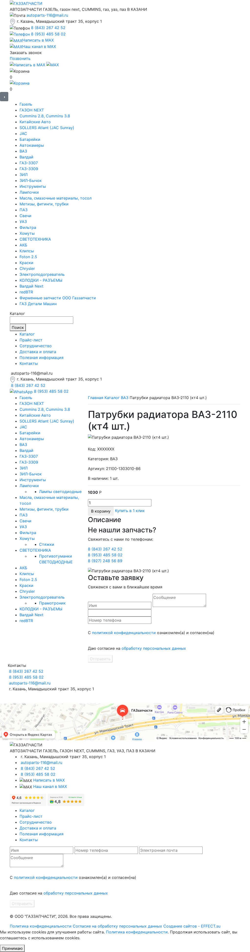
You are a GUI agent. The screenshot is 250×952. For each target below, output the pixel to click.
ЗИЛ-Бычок (31, 180)
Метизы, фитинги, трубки (44, 204)
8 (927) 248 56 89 (105, 560)
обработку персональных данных (154, 648)
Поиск (18, 327)
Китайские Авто (35, 121)
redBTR (26, 292)
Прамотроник (52, 603)
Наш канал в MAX (50, 786)
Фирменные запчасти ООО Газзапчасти (58, 297)
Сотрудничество (36, 345)
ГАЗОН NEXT (32, 110)
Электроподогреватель (42, 274)
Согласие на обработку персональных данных (117, 926)
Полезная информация (41, 357)
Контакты (29, 363)
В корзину (101, 511)
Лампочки (29, 192)
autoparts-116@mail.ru (47, 15)
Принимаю (12, 948)
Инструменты (33, 186)
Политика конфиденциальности (41, 926)
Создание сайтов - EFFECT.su (191, 926)
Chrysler (27, 268)
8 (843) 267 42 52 (48, 27)
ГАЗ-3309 (29, 168)
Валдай (26, 157)
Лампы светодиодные (60, 491)
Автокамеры (32, 145)
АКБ (23, 245)
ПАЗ (24, 209)
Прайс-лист (31, 339)
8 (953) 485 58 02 (48, 34)
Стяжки (46, 544)
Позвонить (20, 58)
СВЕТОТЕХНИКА (35, 239)
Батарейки (30, 139)
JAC (23, 133)
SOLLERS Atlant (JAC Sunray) (47, 127)
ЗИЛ (24, 174)
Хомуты (27, 233)
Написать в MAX (49, 780)
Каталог (27, 334)
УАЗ (23, 221)
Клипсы (27, 250)
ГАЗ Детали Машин (38, 303)
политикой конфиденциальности (124, 632)
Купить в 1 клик (130, 510)
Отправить (100, 658)
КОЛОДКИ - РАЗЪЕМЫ (41, 280)
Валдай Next (31, 286)
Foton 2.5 (28, 256)
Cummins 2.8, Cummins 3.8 (45, 115)
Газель (26, 104)
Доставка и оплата (38, 351)
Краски (26, 262)
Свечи (25, 215)
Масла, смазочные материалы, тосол (56, 198)
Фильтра (28, 227)
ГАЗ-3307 (29, 162)
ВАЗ (23, 151)
